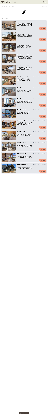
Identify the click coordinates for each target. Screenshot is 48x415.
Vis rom (43, 28)
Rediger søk (44, 6)
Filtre (27, 413)
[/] (8, 2)
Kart (23, 413)
